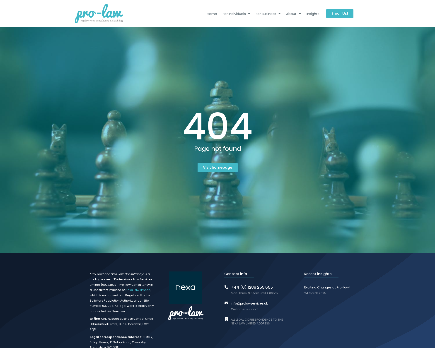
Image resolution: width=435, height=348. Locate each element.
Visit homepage (217, 167)
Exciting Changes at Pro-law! (327, 287)
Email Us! (340, 13)
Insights (313, 13)
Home (212, 13)
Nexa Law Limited (138, 290)
